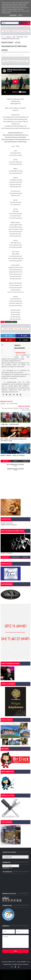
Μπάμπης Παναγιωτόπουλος (9, 524)
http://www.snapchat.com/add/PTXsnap (15, 142)
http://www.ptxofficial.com (15, 133)
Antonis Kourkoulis (23, 964)
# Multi (14, 322)
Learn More (13, 15)
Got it (20, 15)
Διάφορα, (18, 55)
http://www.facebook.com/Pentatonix (15, 137)
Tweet (11, 336)
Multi (14, 37)
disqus (15, 461)
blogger (5, 461)
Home (3, 37)
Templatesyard (7, 964)
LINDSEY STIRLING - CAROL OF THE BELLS (13, 455)
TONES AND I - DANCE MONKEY (10, 424)
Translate (15, 868)
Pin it (10, 340)
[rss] (18, 967)
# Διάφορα (8, 322)
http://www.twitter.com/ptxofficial (12, 135)
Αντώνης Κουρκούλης (7, 523)
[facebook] (12, 967)
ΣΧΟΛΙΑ (25, 557)
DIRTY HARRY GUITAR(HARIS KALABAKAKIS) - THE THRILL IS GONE (14, 440)
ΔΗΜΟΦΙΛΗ (15, 557)
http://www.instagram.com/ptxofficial (12, 139)
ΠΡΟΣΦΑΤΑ (5, 557)
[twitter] (15, 967)
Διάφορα (8, 37)
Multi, (22, 55)
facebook (25, 461)
